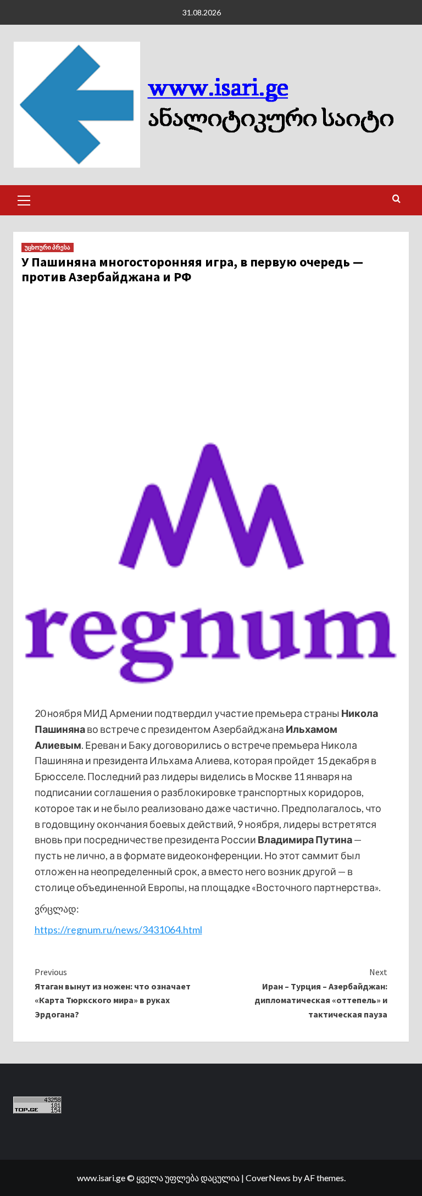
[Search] (396, 199)
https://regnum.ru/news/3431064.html (118, 930)
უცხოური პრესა (47, 247)
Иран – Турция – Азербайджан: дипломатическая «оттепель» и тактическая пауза (320, 993)
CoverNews (268, 1177)
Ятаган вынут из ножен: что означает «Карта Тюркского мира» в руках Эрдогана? (113, 993)
